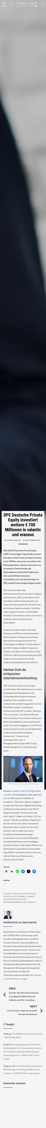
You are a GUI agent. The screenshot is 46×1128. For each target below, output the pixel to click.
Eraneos (23, 896)
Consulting (16, 894)
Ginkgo (31, 896)
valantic (32, 902)
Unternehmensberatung (15, 902)
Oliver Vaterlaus (11, 899)
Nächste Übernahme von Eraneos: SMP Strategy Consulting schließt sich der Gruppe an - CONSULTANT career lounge (22, 1069)
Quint (24, 899)
